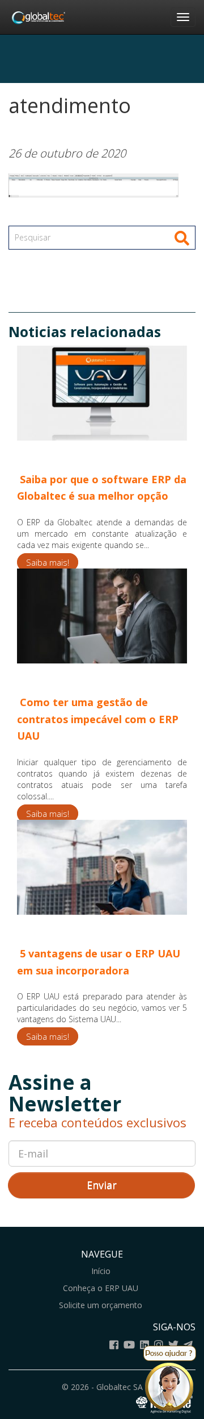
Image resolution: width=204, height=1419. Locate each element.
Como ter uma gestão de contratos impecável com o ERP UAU (97, 718)
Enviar (102, 1185)
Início (100, 1271)
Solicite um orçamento (100, 1305)
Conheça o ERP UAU (100, 1288)
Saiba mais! (47, 562)
